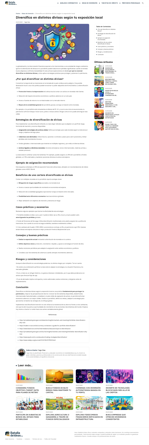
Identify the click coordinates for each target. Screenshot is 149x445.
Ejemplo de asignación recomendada (104, 38)
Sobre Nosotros (9, 439)
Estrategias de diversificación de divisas (106, 34)
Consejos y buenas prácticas (105, 49)
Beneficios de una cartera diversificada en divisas (105, 43)
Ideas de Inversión (28, 13)
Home (18, 13)
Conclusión (101, 54)
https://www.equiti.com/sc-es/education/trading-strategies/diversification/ (43, 337)
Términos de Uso (37, 439)
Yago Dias (27, 22)
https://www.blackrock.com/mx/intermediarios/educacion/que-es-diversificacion (45, 329)
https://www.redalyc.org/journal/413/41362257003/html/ (37, 340)
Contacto (27, 439)
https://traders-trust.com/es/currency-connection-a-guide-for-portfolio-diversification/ (47, 326)
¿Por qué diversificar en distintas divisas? (107, 30)
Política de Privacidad (50, 439)
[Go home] (11, 3)
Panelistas (19, 439)
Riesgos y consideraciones (105, 52)
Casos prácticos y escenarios (106, 46)
